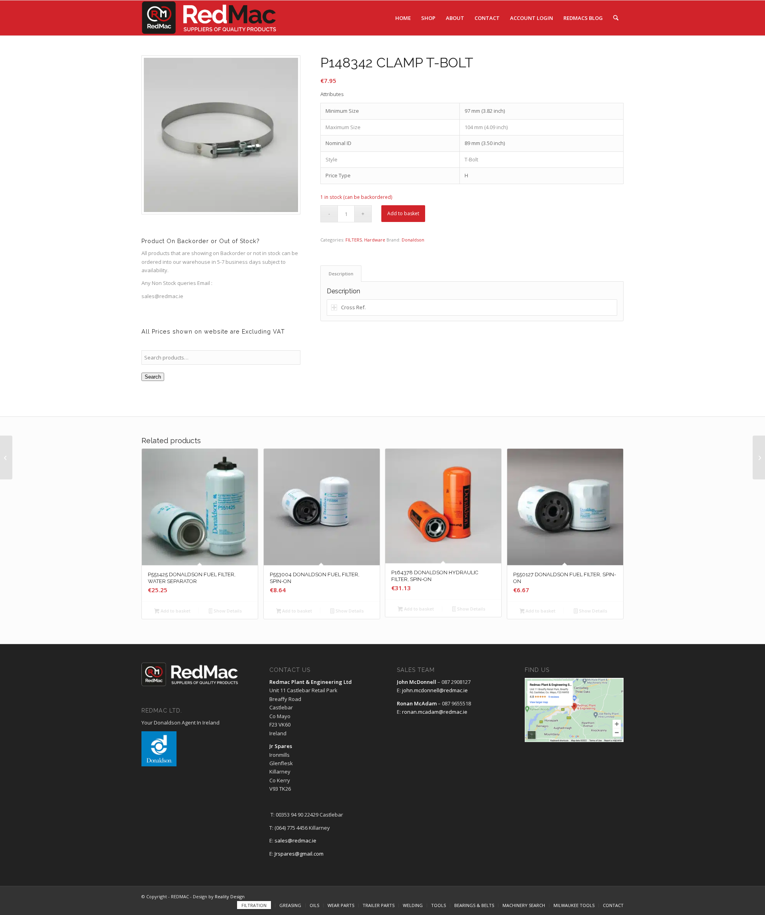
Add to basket (403, 213)
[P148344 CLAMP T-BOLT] (759, 457)
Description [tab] (341, 274)
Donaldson (413, 240)
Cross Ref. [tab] (353, 307)
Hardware (374, 240)
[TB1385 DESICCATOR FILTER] (6, 457)
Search (153, 377)
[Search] (616, 17)
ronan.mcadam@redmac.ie (434, 711)
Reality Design (230, 896)
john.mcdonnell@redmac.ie (435, 690)
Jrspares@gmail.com (299, 853)
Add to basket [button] (174, 611)
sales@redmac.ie (295, 840)
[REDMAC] (209, 17)
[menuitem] (403, 17)
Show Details (227, 611)
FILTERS (353, 240)
